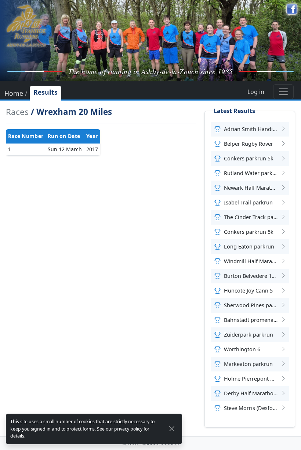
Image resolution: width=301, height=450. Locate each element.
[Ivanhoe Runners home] (26, 26)
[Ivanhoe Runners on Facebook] (291, 9)
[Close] (172, 428)
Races (17, 111)
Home (13, 94)
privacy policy (128, 429)
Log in (255, 92)
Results (45, 92)
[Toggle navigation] (283, 91)
